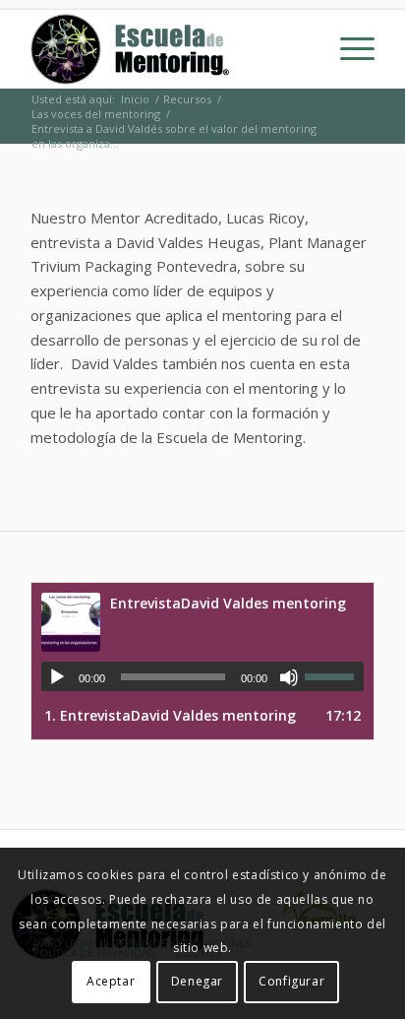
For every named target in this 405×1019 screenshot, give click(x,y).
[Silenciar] (289, 677)
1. (170, 715)
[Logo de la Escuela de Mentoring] (168, 49)
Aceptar (111, 981)
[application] (202, 676)
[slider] (334, 676)
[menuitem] (347, 49)
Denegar (197, 981)
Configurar (291, 981)
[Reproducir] (57, 677)
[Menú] (347, 49)
